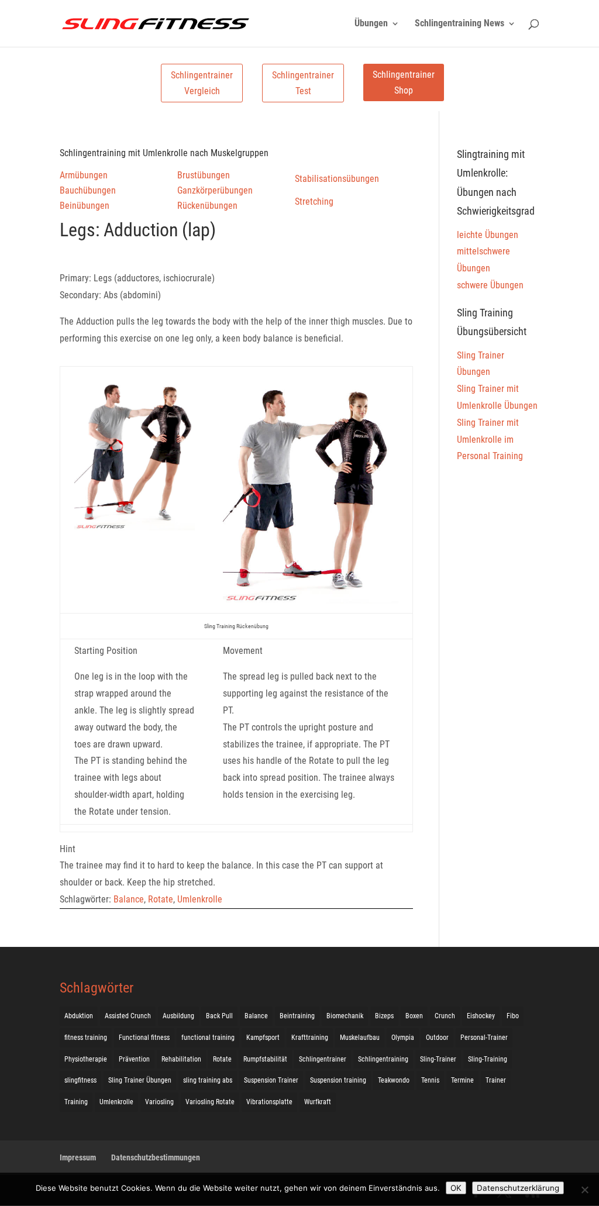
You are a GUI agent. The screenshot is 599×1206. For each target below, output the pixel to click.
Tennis (430, 1080)
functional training (208, 1037)
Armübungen (84, 175)
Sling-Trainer (438, 1059)
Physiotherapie (85, 1059)
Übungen (371, 24)
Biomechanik (344, 1016)
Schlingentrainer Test (303, 83)
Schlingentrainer (322, 1059)
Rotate (160, 899)
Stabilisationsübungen (337, 178)
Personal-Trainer (484, 1037)
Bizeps (384, 1016)
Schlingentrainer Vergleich (202, 83)
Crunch (445, 1016)
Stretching (314, 201)
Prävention (134, 1059)
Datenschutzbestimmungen (155, 1157)
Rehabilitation (181, 1059)
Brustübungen (203, 175)
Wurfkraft (317, 1102)
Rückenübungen (207, 205)
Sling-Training (487, 1059)
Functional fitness (144, 1037)
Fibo (513, 1016)
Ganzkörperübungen (215, 190)
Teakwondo (393, 1080)
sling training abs (207, 1080)
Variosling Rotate (210, 1102)
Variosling (159, 1102)
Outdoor (437, 1037)
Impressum (78, 1157)
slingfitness (80, 1080)
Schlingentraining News (459, 24)
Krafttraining (309, 1037)
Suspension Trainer (271, 1080)
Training (76, 1102)
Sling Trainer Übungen (139, 1080)
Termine (462, 1080)
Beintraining (297, 1016)
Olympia (402, 1037)
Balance (128, 899)
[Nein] (584, 1189)
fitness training (85, 1037)
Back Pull (219, 1016)
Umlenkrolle (199, 899)
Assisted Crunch (128, 1016)
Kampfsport (263, 1037)
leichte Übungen (487, 234)
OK (456, 1188)
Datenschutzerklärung (518, 1188)
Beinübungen (84, 205)
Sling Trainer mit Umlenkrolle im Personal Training (490, 439)
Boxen (414, 1016)
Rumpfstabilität (265, 1059)
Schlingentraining (383, 1059)
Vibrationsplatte (269, 1102)
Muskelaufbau (360, 1037)
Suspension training (338, 1080)
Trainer (496, 1080)
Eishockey (481, 1016)
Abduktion (78, 1016)
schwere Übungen (490, 285)
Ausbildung (178, 1016)
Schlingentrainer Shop (404, 82)
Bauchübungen (88, 190)
